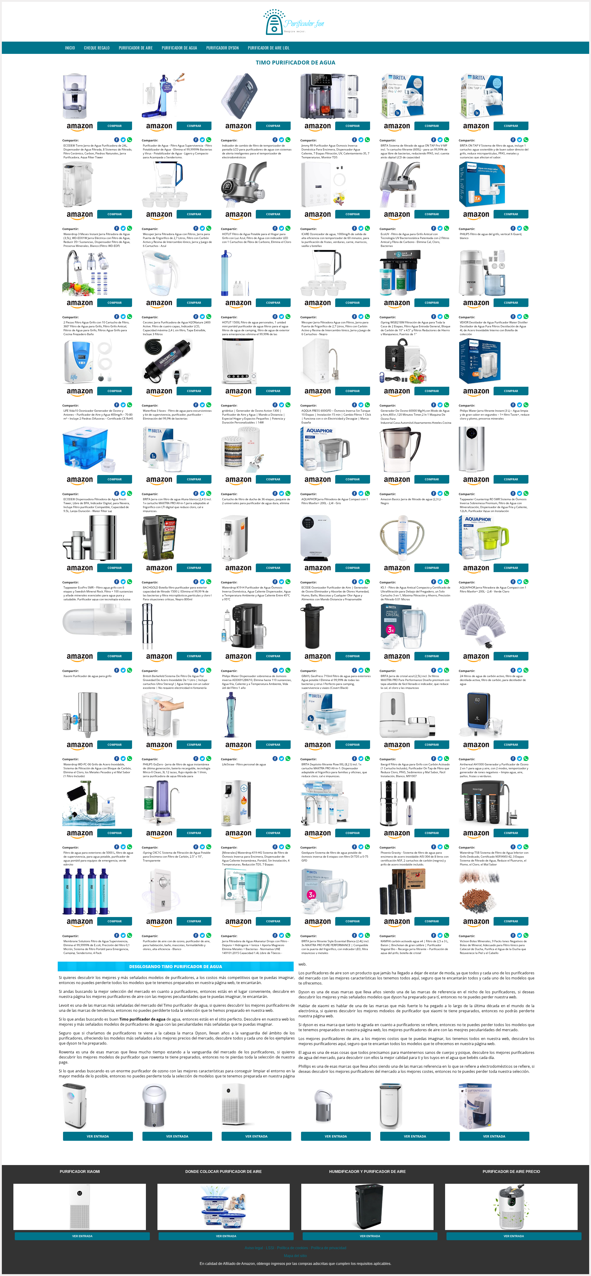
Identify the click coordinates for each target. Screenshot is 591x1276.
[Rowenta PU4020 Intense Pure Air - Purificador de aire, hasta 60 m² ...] (414, 1106)
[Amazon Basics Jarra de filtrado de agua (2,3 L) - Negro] (414, 449)
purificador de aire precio (511, 1172)
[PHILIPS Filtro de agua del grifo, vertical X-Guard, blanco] (493, 184)
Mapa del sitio (295, 1256)
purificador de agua (179, 48)
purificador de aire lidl (268, 48)
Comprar (115, 126)
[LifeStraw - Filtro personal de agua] (256, 715)
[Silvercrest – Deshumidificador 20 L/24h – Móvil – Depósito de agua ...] (493, 1106)
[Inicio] (295, 37)
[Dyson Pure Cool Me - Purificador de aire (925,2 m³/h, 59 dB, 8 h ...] (176, 1106)
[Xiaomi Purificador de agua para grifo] (97, 626)
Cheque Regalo (97, 48)
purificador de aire (136, 48)
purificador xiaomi (80, 1172)
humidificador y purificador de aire (367, 1172)
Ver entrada (98, 1136)
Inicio (70, 48)
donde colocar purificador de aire (223, 1172)
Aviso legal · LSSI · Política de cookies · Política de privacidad (295, 1248)
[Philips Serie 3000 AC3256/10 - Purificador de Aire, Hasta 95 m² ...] (97, 1106)
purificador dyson (222, 48)
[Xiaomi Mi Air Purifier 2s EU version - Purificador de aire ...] (256, 1106)
